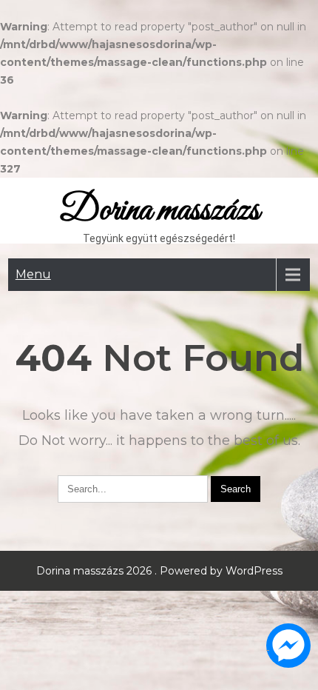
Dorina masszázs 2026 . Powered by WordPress (159, 570)
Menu (33, 274)
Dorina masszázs (159, 210)
